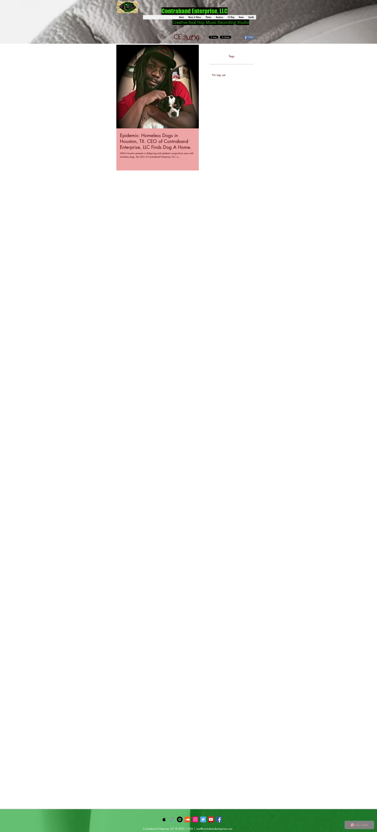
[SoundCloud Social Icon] (187, 819)
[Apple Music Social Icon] (164, 819)
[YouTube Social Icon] (211, 819)
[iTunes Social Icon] (172, 819)
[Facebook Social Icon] (219, 819)
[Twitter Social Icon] (203, 819)
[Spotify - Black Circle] (180, 819)
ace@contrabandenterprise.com (214, 828)
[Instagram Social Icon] (195, 819)
